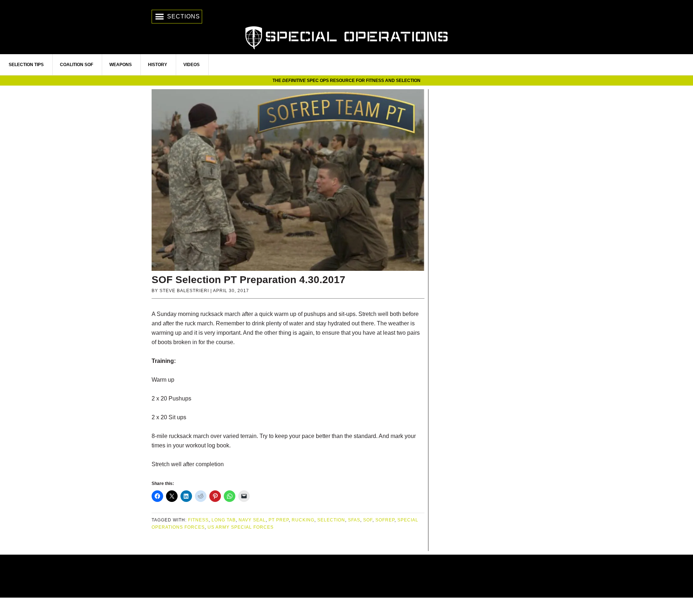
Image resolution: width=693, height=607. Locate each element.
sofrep (385, 520)
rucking (303, 520)
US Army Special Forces (241, 527)
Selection (331, 520)
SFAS (354, 520)
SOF (367, 520)
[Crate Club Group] (346, 576)
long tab (224, 520)
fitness (198, 520)
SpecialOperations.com (346, 37)
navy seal (252, 520)
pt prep (279, 520)
